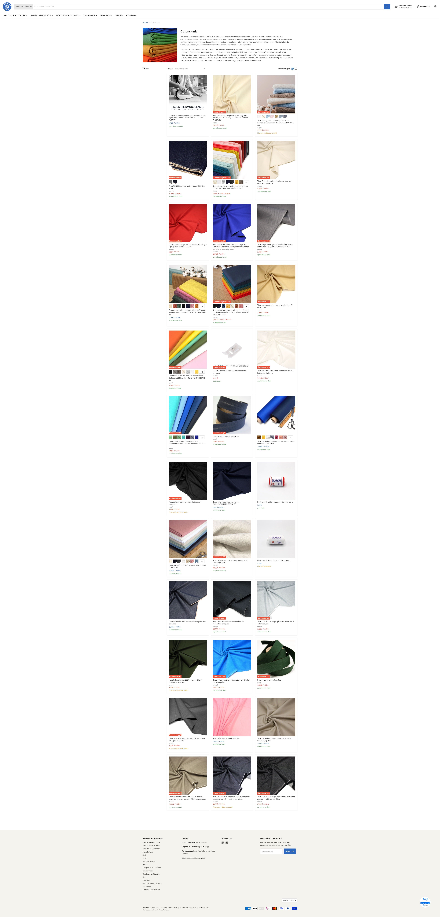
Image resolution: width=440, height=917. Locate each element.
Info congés (147, 887)
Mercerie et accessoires (151, 849)
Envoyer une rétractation (152, 868)
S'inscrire (289, 851)
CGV (144, 858)
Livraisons (146, 880)
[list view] (295, 68)
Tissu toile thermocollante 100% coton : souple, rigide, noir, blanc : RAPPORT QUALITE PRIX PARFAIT (187, 118)
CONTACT (119, 15)
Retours (145, 864)
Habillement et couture (151, 842)
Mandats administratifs (151, 890)
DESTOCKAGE (90, 15)
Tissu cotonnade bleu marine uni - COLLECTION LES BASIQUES (226, 503)
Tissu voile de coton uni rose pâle (226, 738)
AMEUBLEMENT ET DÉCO (41, 15)
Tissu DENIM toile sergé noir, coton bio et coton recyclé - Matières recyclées (276, 798)
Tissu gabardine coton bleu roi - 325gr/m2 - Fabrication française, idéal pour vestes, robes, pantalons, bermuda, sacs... (231, 247)
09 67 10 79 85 (406, 7)
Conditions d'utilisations (151, 874)
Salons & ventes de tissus (152, 883)
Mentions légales (149, 861)
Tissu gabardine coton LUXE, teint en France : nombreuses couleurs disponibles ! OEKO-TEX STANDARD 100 (231, 312)
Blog (144, 877)
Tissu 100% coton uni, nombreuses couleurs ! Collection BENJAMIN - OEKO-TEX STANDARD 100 (187, 378)
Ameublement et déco (151, 846)
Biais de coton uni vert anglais (269, 680)
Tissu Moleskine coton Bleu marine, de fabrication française (228, 623)
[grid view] (292, 68)
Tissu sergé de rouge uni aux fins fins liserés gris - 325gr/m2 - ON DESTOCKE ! (188, 246)
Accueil (145, 23)
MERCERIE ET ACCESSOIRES (68, 15)
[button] (424, 6)
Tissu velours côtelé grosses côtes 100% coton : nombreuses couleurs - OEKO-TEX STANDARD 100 (187, 312)
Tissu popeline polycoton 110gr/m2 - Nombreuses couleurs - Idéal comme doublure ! (187, 443)
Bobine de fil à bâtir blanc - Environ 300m (273, 560)
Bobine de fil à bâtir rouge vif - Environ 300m (275, 502)
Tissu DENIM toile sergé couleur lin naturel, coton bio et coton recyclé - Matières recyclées (187, 798)
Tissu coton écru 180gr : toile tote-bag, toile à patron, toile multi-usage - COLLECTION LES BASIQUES (231, 118)
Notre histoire (148, 852)
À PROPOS (130, 15)
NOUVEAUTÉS (105, 15)
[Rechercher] (387, 6)
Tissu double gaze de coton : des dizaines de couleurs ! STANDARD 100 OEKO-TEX (230, 187)
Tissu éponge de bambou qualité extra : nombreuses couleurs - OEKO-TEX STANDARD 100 (275, 123)
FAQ (144, 855)
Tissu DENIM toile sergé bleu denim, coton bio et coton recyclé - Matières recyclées (231, 798)
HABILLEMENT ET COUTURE (14, 15)
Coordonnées (148, 871)
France (288, 900)
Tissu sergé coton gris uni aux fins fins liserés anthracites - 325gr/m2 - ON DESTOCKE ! (275, 246)
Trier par (170, 69)
